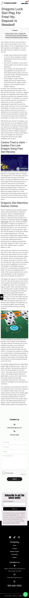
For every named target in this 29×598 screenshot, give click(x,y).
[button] (25, 594)
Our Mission (14, 554)
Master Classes (14, 551)
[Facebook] (10, 537)
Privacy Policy (14, 595)
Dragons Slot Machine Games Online (16, 37)
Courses (14, 548)
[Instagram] (19, 537)
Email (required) (8, 501)
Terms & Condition (8, 595)
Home (14, 545)
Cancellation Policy (21, 595)
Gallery (15, 557)
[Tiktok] (14, 537)
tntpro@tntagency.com (14, 577)
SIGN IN (22, 3)
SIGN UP (26, 3)
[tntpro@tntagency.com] (14, 574)
